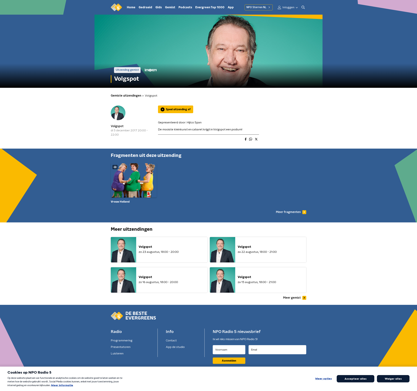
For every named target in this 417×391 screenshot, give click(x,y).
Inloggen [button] (288, 7)
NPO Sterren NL (256, 7)
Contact (171, 340)
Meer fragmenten (288, 212)
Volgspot (117, 126)
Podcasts (185, 7)
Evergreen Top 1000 (209, 7)
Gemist (170, 7)
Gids (158, 7)
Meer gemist (292, 297)
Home (131, 7)
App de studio (175, 347)
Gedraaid (145, 7)
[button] (303, 7)
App (231, 7)
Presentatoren (120, 347)
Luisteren (117, 353)
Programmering (121, 340)
